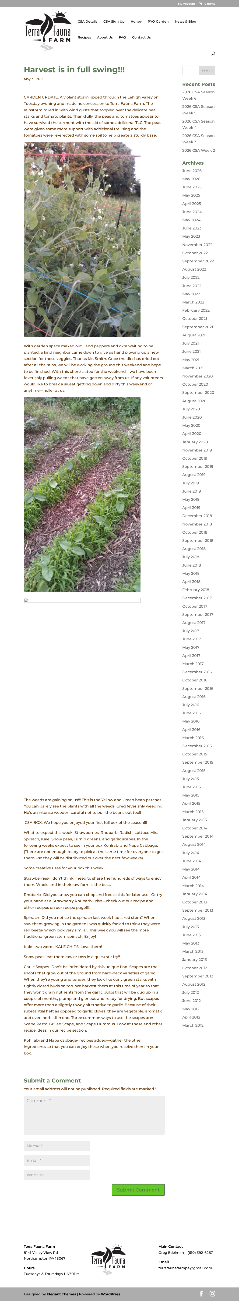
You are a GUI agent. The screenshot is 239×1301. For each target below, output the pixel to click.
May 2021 (190, 360)
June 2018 (191, 565)
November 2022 (197, 245)
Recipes (84, 37)
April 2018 (191, 581)
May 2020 (191, 425)
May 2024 (191, 220)
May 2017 (191, 647)
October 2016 (194, 680)
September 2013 (197, 910)
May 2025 (191, 195)
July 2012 (190, 992)
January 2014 (194, 894)
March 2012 (193, 1025)
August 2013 (193, 918)
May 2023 (191, 236)
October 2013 (194, 902)
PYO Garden (158, 22)
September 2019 (197, 466)
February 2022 (196, 310)
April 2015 (191, 803)
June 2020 (192, 417)
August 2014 (194, 844)
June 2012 (191, 1000)
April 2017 (191, 655)
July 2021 (190, 343)
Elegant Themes (61, 1294)
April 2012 (191, 1017)
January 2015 (194, 820)
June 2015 (191, 787)
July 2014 (190, 853)
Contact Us (141, 37)
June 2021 (191, 351)
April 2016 (191, 729)
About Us (105, 37)
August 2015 (193, 771)
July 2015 (190, 779)
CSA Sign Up (114, 22)
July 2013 (190, 927)
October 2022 (195, 253)
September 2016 (197, 688)
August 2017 (194, 623)
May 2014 (191, 869)
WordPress (110, 1294)
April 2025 (191, 203)
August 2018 (194, 548)
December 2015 (197, 746)
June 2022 (191, 286)
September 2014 (198, 836)
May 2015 (190, 795)
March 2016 (193, 738)
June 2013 (191, 935)
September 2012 (197, 976)
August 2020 (194, 401)
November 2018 (197, 524)
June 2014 (191, 861)
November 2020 (197, 376)
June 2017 (191, 639)
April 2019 (191, 507)
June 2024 (192, 212)
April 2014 (191, 877)
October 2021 (194, 318)
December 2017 (197, 598)
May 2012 (190, 1009)
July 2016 (190, 705)
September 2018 (197, 540)
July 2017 (190, 631)
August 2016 (194, 697)
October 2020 (195, 384)
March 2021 (193, 368)
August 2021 (193, 335)
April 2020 (191, 433)
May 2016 (191, 721)
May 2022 (191, 294)
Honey (136, 22)
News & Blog (185, 22)
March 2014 (193, 886)
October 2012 (194, 968)
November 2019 (197, 450)
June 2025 (191, 187)
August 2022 (194, 269)
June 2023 (191, 228)
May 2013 (190, 943)
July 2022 (191, 277)
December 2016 (197, 672)
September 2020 (198, 392)
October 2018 (194, 532)
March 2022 (193, 302)
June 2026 (192, 171)
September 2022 (198, 261)
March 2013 (193, 951)
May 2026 (191, 179)
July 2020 (191, 409)
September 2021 (197, 327)
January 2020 (195, 442)
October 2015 (194, 754)
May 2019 (191, 499)
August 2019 (194, 474)
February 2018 (195, 590)
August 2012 (193, 984)
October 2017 (194, 606)
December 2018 (197, 516)
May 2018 (191, 573)
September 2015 (197, 762)
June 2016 (191, 713)
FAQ (122, 37)
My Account (186, 3)
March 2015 (193, 812)
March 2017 (193, 664)
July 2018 (190, 557)
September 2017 (197, 614)
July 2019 (190, 483)
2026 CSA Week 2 (198, 150)
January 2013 (194, 959)
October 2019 (194, 458)
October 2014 (194, 828)
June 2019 (191, 491)
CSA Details (87, 22)
